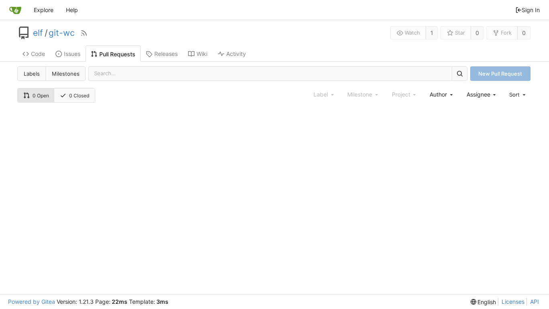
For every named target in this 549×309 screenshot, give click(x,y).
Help (72, 9)
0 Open (41, 96)
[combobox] (441, 94)
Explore (43, 9)
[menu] (518, 94)
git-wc (62, 33)
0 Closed (79, 96)
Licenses (513, 301)
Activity (236, 53)
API (534, 301)
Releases (166, 53)
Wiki (202, 53)
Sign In (531, 9)
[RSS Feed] (84, 33)
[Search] (459, 73)
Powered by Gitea (31, 301)
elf (38, 33)
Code (38, 53)
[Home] (15, 10)
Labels (32, 73)
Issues (72, 53)
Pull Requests (117, 54)
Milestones (66, 73)
